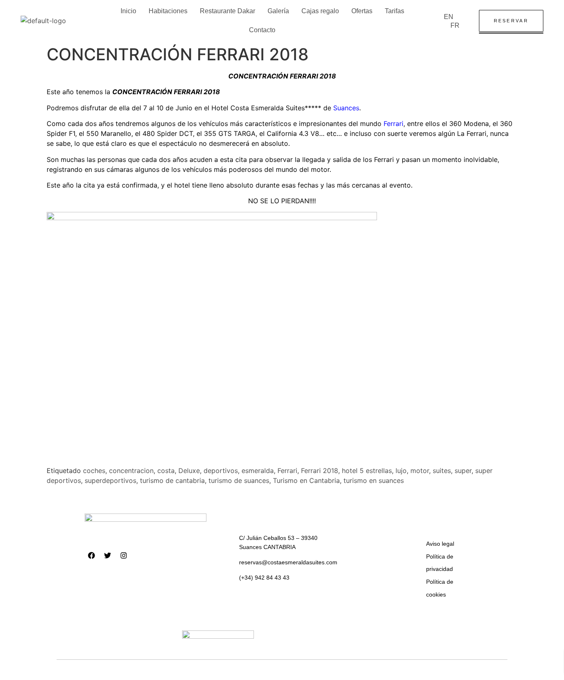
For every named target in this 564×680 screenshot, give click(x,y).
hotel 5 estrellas (367, 470)
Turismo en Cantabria (306, 480)
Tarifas (394, 10)
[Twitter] (108, 555)
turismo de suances (239, 480)
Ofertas (361, 10)
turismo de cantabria (172, 480)
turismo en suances (374, 480)
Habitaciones (168, 10)
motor (419, 470)
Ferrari (393, 123)
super (463, 470)
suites (442, 470)
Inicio (128, 10)
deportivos (221, 470)
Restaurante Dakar (227, 10)
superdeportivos (110, 480)
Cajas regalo (320, 10)
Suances (346, 108)
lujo (401, 470)
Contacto (262, 29)
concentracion (131, 470)
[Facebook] (92, 555)
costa (166, 470)
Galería (278, 10)
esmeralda (258, 470)
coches (94, 470)
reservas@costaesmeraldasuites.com (288, 562)
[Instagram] (124, 555)
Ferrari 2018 (319, 470)
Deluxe (189, 470)
